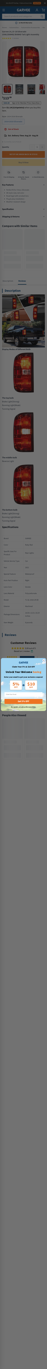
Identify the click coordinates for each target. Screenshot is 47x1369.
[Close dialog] (43, 660)
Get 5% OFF (23, 701)
